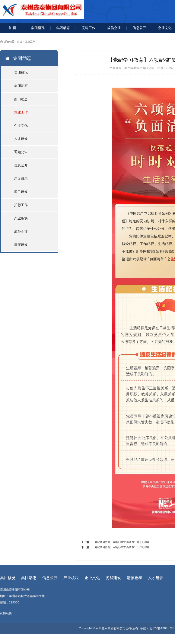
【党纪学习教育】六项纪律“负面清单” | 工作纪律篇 (121, 547)
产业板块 (21, 218)
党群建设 (113, 578)
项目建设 (21, 192)
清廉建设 (21, 245)
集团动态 (63, 28)
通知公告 (21, 152)
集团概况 (38, 28)
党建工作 (88, 28)
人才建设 (21, 139)
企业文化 (21, 125)
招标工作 (21, 205)
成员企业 (114, 28)
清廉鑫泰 (134, 578)
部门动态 (21, 99)
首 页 (12, 28)
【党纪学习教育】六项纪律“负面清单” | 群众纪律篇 (121, 542)
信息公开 (139, 28)
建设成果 (21, 178)
